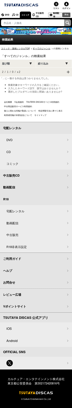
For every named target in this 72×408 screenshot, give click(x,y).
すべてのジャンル (41, 48)
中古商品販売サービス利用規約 (18, 106)
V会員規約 (19, 102)
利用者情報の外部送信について (18, 115)
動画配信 (56, 15)
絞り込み (43, 63)
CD (17, 14)
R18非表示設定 (16, 247)
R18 (66, 14)
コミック (25, 14)
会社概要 (8, 102)
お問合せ (9, 282)
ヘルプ (7, 270)
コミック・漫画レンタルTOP (15, 48)
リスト (56, 8)
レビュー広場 (12, 294)
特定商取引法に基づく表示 (50, 110)
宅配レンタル (15, 211)
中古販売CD (40, 15)
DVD (7, 14)
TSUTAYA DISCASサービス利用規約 (42, 102)
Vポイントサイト (14, 306)
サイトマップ (40, 115)
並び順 (6, 63)
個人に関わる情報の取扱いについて (20, 110)
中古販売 (12, 235)
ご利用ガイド (12, 258)
